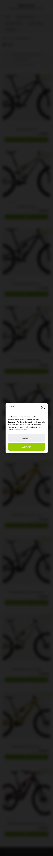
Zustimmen (26, 447)
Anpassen (26, 438)
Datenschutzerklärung (20, 430)
